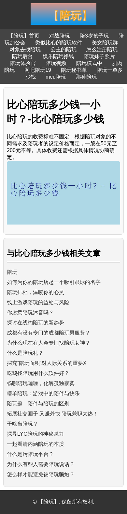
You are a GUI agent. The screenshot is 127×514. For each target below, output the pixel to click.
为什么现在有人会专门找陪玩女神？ (48, 343)
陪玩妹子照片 (99, 56)
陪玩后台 (22, 56)
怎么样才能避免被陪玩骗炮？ (41, 474)
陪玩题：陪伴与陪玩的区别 (38, 403)
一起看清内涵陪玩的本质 (35, 444)
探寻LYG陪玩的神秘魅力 (35, 434)
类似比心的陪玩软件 (58, 42)
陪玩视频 (56, 63)
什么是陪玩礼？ (25, 353)
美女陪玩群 (105, 42)
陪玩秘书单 (74, 70)
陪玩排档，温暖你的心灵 (35, 292)
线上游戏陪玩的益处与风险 (38, 302)
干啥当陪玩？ (22, 424)
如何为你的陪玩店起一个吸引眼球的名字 (54, 282)
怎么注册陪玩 (102, 49)
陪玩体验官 (23, 63)
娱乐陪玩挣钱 (58, 56)
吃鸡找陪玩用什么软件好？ (38, 373)
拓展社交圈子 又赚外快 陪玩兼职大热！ (52, 413)
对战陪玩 (59, 36)
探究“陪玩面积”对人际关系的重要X (47, 363)
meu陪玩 (56, 77)
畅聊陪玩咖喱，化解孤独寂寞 (41, 383)
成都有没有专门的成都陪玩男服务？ (48, 332)
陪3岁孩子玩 (94, 36)
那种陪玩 (86, 77)
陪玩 (12, 272)
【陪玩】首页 (23, 36)
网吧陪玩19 (37, 70)
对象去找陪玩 (25, 49)
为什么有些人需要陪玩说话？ (41, 464)
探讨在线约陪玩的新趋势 (35, 322)
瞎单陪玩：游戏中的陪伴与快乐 (43, 393)
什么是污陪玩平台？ (30, 454)
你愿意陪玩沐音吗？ (30, 312)
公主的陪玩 (63, 49)
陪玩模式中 (89, 63)
